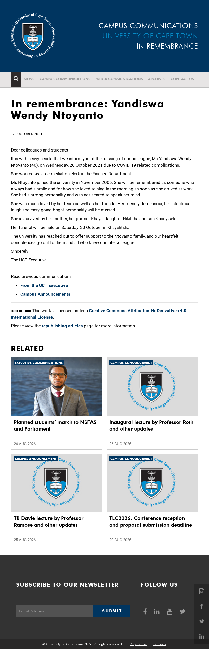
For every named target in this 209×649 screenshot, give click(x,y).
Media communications (119, 79)
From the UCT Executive (44, 285)
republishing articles (62, 325)
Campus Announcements (45, 294)
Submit (112, 610)
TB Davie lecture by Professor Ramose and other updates (48, 521)
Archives (156, 79)
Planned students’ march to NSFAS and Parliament (55, 425)
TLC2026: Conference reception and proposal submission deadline (150, 521)
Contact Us (182, 79)
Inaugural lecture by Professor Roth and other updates (151, 425)
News (29, 79)
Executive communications (39, 363)
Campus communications (65, 79)
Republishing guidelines (148, 644)
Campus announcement (131, 363)
